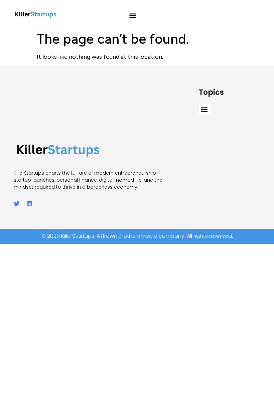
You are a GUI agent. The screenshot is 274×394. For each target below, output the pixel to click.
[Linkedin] (29, 204)
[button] (132, 15)
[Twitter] (17, 204)
